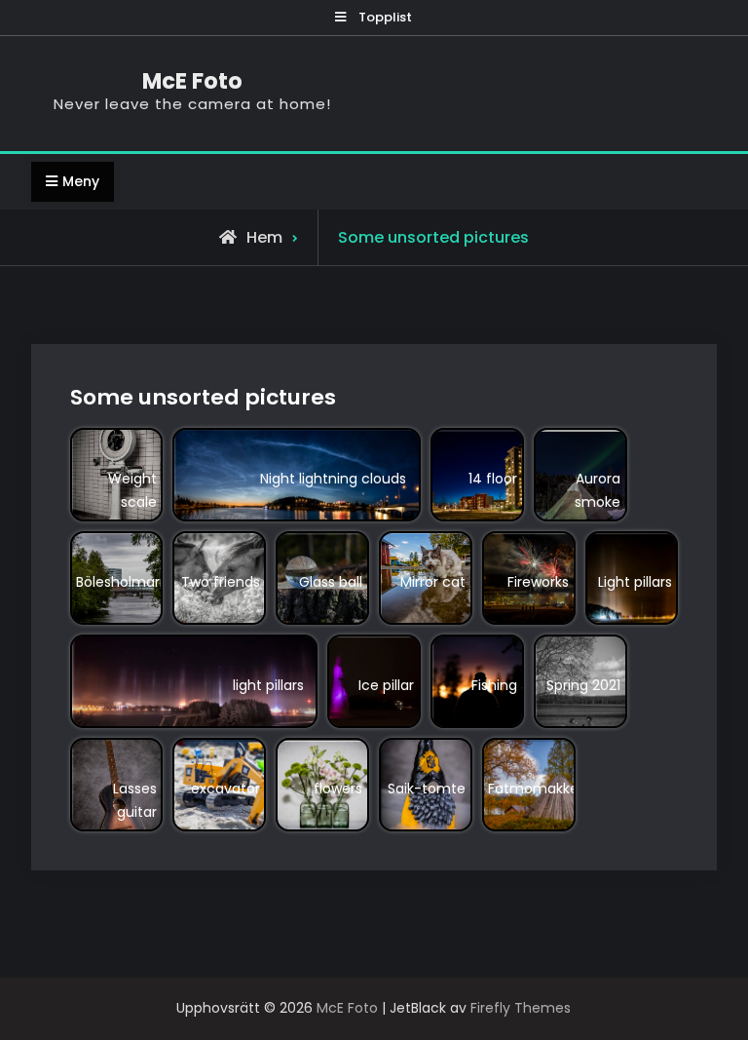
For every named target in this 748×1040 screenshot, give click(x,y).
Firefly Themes (520, 1008)
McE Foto (192, 80)
